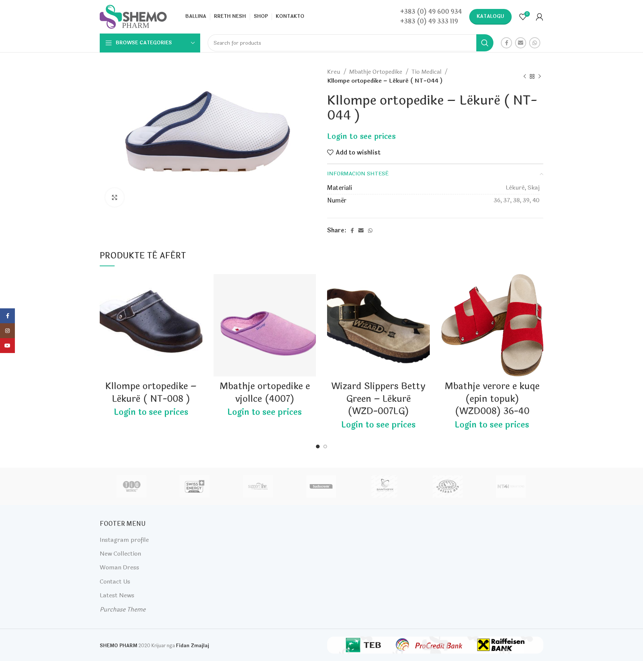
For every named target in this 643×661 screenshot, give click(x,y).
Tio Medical (427, 71)
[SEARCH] (484, 42)
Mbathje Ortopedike (376, 71)
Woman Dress (119, 567)
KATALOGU (490, 16)
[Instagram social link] (7, 330)
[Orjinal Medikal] (447, 486)
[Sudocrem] (321, 486)
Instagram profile (124, 539)
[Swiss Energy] (194, 486)
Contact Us (115, 581)
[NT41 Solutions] (511, 486)
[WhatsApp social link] (534, 42)
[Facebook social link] (506, 42)
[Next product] (539, 76)
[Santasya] (384, 486)
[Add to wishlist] (197, 286)
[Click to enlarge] (114, 197)
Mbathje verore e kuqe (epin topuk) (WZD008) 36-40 (492, 398)
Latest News (117, 595)
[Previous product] (524, 76)
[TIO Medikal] (131, 486)
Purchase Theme (122, 609)
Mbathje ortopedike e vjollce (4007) (265, 392)
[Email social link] (520, 42)
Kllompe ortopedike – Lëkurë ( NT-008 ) (150, 392)
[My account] (539, 16)
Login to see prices (361, 136)
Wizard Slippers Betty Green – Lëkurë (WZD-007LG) (378, 398)
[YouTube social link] (7, 345)
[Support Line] (257, 486)
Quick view (197, 303)
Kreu (334, 71)
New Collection (120, 553)
